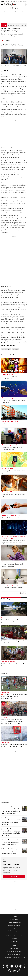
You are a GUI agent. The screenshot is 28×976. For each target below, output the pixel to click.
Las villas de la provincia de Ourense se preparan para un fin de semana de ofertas (10, 842)
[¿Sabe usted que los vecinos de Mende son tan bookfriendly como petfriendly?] (14, 733)
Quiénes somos (14, 919)
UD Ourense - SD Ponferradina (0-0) (17, 25)
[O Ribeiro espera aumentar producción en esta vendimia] (14, 632)
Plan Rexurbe (8, 1)
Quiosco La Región (14, 925)
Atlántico (14, 941)
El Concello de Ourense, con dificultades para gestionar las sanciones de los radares (11, 851)
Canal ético (14, 948)
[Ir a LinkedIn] (16, 966)
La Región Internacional (14, 935)
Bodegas (15, 349)
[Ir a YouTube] (20, 966)
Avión (8, 11)
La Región (7, 40)
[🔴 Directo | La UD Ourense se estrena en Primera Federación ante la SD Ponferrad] (14, 683)
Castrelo (24, 11)
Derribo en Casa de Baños (20, 1)
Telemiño (14, 938)
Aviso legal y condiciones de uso (14, 957)
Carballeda (18, 11)
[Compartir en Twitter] (7, 71)
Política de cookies (14, 954)
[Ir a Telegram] (14, 970)
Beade (12, 11)
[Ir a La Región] (10, 4)
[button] (26, 4)
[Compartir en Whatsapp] (2, 71)
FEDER (14, 960)
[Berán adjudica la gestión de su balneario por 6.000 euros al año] (14, 609)
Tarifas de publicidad (14, 928)
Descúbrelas (14, 876)
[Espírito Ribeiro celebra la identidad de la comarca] (14, 653)
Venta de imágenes (14, 930)
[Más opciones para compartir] (10, 71)
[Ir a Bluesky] (24, 966)
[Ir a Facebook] (3, 966)
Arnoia (3, 11)
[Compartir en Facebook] (5, 71)
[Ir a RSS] (18, 970)
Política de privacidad (14, 951)
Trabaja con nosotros (14, 922)
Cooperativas (6, 349)
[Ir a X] (7, 966)
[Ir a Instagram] (11, 966)
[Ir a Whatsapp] (9, 970)
